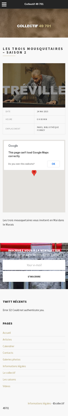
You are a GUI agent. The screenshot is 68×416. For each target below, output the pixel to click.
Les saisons (9, 379)
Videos (6, 386)
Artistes (7, 339)
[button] (34, 173)
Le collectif (9, 372)
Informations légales (14, 366)
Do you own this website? (21, 164)
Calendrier (8, 346)
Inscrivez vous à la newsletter (34, 250)
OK (53, 164)
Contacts (8, 352)
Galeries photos (11, 359)
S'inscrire (34, 276)
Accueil (7, 332)
